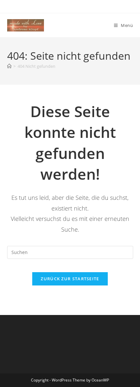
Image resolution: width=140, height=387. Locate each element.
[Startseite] (9, 66)
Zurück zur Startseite (70, 279)
